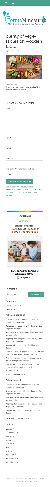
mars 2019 (10, 429)
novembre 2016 (12, 462)
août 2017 (10, 444)
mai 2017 (9, 447)
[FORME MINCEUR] (25, 18)
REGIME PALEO (13, 309)
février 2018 (10, 440)
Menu (12, 3)
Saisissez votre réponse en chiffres (20, 169)
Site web (9, 158)
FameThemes (32, 481)
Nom (8, 138)
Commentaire (12, 108)
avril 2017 (10, 451)
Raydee (8, 51)
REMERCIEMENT (12, 371)
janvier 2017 (11, 455)
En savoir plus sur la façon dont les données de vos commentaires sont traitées (24, 192)
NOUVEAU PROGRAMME (15, 374)
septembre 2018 (12, 433)
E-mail (9, 148)
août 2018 (10, 436)
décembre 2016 (12, 458)
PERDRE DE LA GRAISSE (16, 305)
